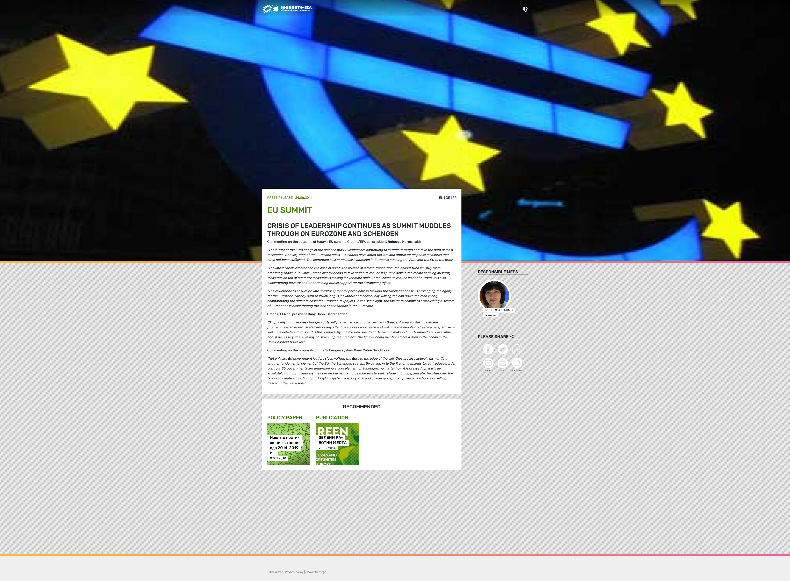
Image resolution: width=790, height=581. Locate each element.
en (441, 198)
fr (455, 198)
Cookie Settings (316, 572)
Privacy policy (294, 572)
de (448, 198)
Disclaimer (276, 572)
